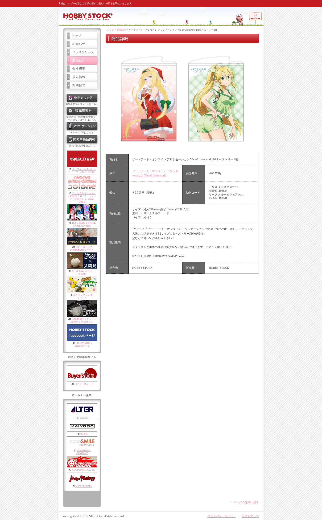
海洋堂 (83, 434)
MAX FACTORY (83, 486)
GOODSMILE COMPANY (83, 452)
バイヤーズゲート (83, 384)
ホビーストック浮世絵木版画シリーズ (82, 248)
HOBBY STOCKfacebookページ (83, 344)
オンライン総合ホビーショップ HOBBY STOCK (82, 170)
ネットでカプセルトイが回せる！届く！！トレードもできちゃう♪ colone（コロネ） (82, 197)
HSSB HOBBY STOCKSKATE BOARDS (84, 224)
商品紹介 (121, 29)
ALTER (83, 417)
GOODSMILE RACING (83, 469)
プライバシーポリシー (221, 516)
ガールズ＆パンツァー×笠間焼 (83, 272)
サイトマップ (250, 516)
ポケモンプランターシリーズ (84, 296)
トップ (110, 29)
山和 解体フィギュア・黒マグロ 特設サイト (83, 320)
